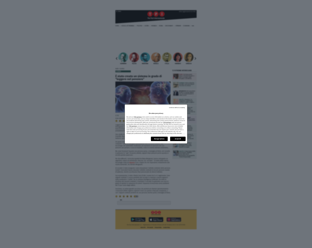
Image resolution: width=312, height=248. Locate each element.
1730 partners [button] (138, 117)
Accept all (178, 139)
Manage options (159, 139)
